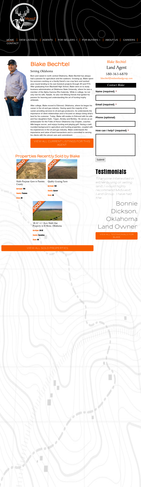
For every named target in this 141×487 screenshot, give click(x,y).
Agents (48, 40)
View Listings (28, 40)
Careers (129, 40)
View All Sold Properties (47, 248)
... (103, 197)
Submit (100, 159)
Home (10, 40)
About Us (111, 40)
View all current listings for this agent (62, 143)
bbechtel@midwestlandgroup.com (116, 78)
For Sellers (67, 40)
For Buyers (90, 40)
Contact (13, 43)
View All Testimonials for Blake (117, 235)
